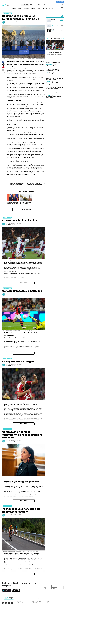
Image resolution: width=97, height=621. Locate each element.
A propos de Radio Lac (21, 602)
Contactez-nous (20, 603)
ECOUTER (25, 4)
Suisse (48, 601)
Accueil (18, 598)
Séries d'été (26, 8)
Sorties (38, 8)
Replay (40, 4)
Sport (48, 602)
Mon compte (60, 1)
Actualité (20, 8)
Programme (33, 4)
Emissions (14, 8)
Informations (34, 602)
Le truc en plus (49, 603)
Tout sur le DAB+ (46, 8)
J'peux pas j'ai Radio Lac (36, 601)
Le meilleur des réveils (36, 598)
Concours (33, 8)
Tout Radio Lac (34, 603)
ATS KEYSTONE (10, 22)
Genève (48, 598)
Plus (52, 8)
